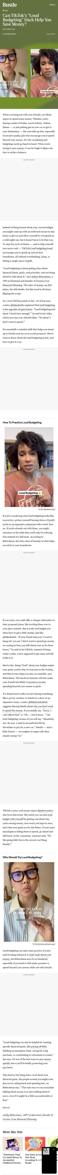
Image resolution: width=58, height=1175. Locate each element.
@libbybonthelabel (37, 702)
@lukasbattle (17, 305)
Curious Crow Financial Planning (20, 1119)
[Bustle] (10, 5)
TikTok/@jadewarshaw (46, 509)
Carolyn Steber (10, 34)
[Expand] (45, 1149)
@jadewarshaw (45, 810)
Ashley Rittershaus (40, 276)
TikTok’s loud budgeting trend (37, 248)
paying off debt (38, 1046)
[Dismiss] (54, 1149)
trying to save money (13, 148)
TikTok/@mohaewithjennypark (43, 944)
